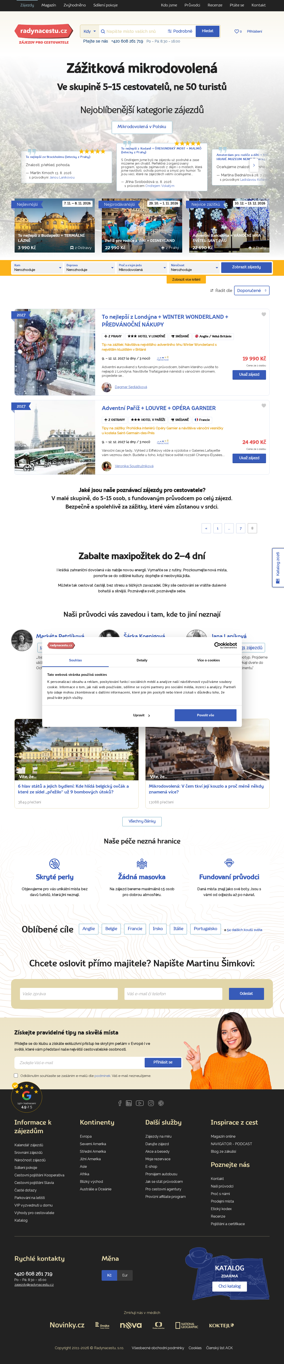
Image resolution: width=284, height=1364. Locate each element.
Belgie (111, 929)
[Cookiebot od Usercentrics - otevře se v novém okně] (217, 645)
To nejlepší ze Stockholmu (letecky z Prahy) (58, 157)
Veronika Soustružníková (134, 466)
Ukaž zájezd (249, 375)
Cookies (195, 1348)
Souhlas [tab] (75, 660)
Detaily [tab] (142, 660)
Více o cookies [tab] (208, 660)
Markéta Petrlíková (60, 636)
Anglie (89, 929)
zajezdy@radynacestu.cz (34, 1285)
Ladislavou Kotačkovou (257, 179)
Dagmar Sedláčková (131, 387)
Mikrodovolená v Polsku (142, 127)
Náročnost (163, 359)
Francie (204, 420)
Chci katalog (230, 1286)
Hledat (207, 31)
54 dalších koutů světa (244, 930)
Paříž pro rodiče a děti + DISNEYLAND (140, 241)
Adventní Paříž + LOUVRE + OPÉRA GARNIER (159, 408)
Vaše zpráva (32, 989)
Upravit (138, 715)
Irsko (158, 929)
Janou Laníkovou (62, 177)
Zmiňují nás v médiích (142, 1313)
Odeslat (246, 994)
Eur (125, 1275)
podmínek (102, 1076)
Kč (109, 1275)
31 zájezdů (251, 647)
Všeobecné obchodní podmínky (158, 1348)
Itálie (178, 929)
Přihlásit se (163, 1062)
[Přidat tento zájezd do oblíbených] (264, 314)
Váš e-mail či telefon (143, 989)
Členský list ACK (219, 1348)
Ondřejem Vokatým (159, 186)
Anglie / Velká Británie (215, 336)
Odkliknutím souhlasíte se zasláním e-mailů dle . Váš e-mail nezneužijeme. (85, 1076)
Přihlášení (254, 31)
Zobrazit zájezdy (246, 267)
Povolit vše (205, 715)
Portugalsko (205, 929)
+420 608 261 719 (127, 41)
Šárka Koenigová (144, 636)
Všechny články (142, 821)
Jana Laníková (229, 636)
